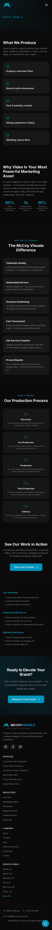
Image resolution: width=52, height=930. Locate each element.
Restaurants (8, 806)
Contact (6, 856)
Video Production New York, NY (19, 637)
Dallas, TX (7, 891)
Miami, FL (7, 883)
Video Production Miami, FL (17, 644)
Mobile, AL (7, 869)
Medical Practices (10, 811)
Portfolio (6, 838)
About (5, 833)
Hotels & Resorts (10, 815)
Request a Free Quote (24, 699)
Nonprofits (7, 820)
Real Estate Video (10, 775)
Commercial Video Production (18, 604)
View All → (7, 896)
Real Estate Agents (11, 802)
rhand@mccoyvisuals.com (17, 916)
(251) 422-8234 (32, 911)
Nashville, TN (8, 878)
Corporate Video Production (17, 601)
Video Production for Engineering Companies (24, 624)
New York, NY (9, 887)
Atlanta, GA (7, 874)
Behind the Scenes (11, 847)
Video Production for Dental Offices (20, 617)
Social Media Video (11, 784)
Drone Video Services (12, 779)
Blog (5, 842)
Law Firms (7, 797)
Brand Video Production (13, 766)
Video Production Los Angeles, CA (20, 641)
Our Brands (7, 851)
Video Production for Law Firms (19, 621)
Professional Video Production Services (22, 597)
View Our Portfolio (24, 567)
